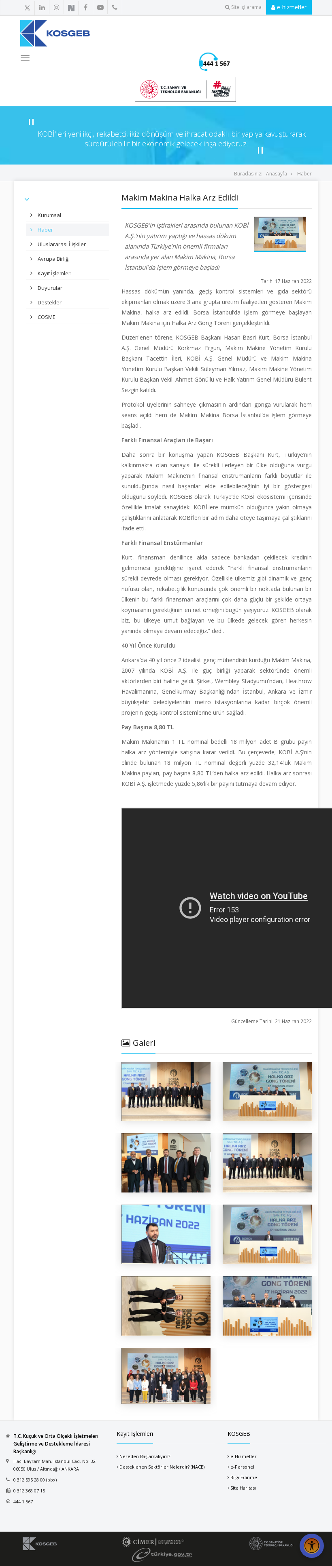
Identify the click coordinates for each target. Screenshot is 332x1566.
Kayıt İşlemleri (54, 273)
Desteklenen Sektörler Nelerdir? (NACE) (161, 1467)
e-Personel (242, 1467)
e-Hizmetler (243, 1456)
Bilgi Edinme (243, 1477)
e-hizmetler (290, 7)
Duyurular (49, 287)
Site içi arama (246, 7)
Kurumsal (48, 215)
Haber (304, 173)
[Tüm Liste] (90, 7)
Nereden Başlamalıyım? (144, 1456)
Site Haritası (243, 1488)
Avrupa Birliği (53, 258)
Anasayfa (276, 173)
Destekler (49, 302)
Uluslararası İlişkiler (61, 244)
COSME (45, 317)
